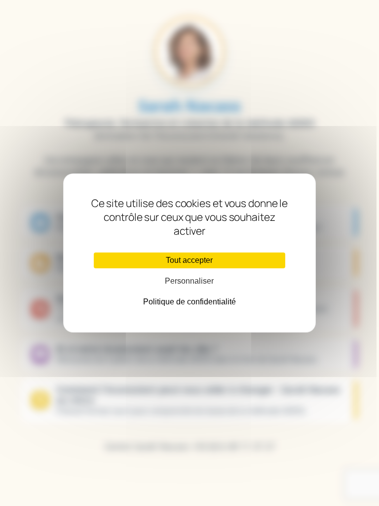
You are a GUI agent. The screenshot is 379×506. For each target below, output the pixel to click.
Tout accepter (189, 260)
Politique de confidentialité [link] (189, 301)
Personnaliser (189, 281)
